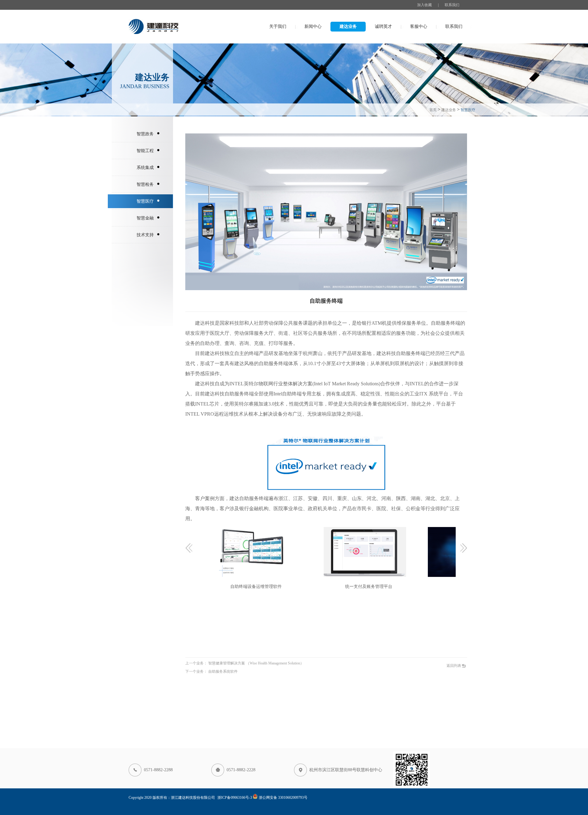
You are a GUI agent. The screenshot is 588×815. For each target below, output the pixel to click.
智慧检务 (145, 184)
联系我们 (452, 5)
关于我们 (277, 26)
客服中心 (418, 26)
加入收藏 (424, 5)
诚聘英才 (383, 26)
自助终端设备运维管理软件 (253, 586)
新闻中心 (313, 26)
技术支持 (145, 235)
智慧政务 (145, 134)
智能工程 (145, 150)
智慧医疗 (145, 201)
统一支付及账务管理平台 (365, 586)
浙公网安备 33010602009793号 (283, 797)
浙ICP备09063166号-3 (234, 797)
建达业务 (348, 26)
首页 (433, 110)
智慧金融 (145, 218)
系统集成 (145, 167)
